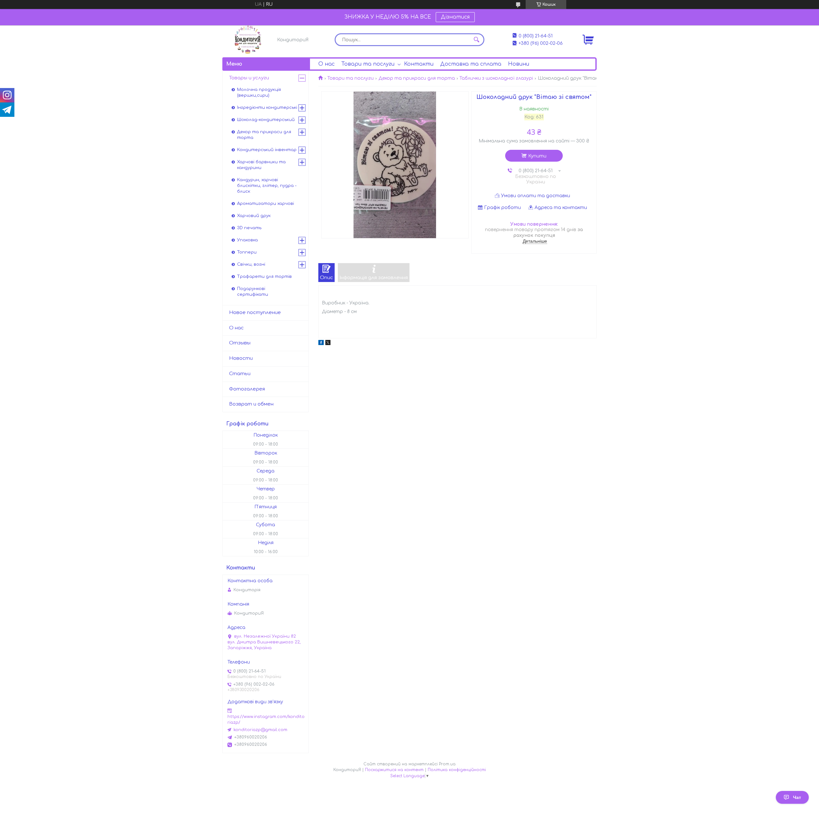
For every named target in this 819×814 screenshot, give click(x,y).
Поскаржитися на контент (394, 770)
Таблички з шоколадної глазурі (496, 78)
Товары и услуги (249, 78)
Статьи (239, 373)
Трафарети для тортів (264, 276)
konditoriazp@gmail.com (260, 730)
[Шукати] (476, 39)
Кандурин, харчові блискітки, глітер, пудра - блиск (267, 186)
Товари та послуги (367, 64)
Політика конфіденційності (457, 770)
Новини (518, 64)
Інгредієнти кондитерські (267, 107)
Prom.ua (447, 764)
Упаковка (247, 240)
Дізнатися (455, 17)
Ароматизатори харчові (265, 203)
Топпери (247, 252)
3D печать (249, 228)
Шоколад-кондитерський (266, 119)
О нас (326, 64)
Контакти (418, 64)
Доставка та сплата (470, 64)
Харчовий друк (254, 216)
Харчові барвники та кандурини (261, 165)
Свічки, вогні (251, 264)
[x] (327, 343)
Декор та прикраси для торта (416, 78)
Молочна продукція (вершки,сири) (259, 92)
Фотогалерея (247, 389)
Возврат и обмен (251, 404)
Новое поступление (255, 312)
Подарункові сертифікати (252, 291)
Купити (537, 156)
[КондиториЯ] (248, 39)
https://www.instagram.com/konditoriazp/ (266, 719)
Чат (797, 797)
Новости (241, 358)
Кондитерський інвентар (267, 150)
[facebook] (321, 343)
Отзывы (239, 343)
